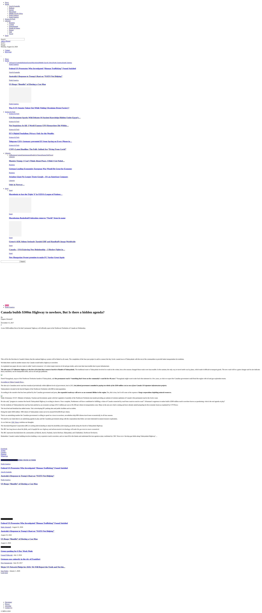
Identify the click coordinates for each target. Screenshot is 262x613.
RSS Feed (8, 52)
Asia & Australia (14, 6)
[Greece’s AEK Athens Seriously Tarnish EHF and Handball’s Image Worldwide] (15, 236)
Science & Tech (10, 19)
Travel (11, 34)
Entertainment (13, 26)
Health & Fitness (14, 28)
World (7, 4)
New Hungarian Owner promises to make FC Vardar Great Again (36, 257)
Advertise (8, 606)
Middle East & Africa (16, 13)
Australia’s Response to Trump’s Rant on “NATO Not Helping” (35, 76)
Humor (11, 30)
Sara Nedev (4, 571)
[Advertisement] (131, 278)
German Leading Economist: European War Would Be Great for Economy (40, 169)
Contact (7, 50)
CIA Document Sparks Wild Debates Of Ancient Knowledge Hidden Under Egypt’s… (45, 118)
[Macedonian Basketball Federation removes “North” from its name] (20, 212)
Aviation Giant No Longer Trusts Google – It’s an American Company (38, 177)
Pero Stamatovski (6, 563)
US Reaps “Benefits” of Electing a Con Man (27, 84)
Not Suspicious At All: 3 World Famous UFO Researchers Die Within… (39, 125)
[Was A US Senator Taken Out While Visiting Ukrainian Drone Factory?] (20, 102)
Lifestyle (8, 21)
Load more (4, 573)
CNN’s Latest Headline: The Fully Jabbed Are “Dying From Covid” (37, 149)
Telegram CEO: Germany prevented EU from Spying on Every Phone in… (40, 141)
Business (12, 23)
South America (14, 17)
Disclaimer (8, 602)
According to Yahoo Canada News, (12, 382)
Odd (10, 32)
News (7, 2)
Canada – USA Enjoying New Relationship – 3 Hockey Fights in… (37, 249)
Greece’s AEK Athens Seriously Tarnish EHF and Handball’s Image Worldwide (42, 242)
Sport (6, 35)
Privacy (7, 604)
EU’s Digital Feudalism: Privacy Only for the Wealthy (31, 133)
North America (14, 15)
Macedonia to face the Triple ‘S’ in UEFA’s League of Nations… (35, 194)
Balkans (11, 8)
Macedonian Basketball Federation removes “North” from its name (37, 218)
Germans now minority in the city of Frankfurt (20, 559)
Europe (11, 10)
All (10, 63)
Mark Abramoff (6, 527)
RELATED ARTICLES (9, 460)
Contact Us (8, 608)
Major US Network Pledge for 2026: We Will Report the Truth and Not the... (33, 567)
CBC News (15, 422)
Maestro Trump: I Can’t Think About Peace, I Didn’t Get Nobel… (37, 161)
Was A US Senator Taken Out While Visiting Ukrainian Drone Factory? (39, 108)
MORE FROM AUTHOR (27, 460)
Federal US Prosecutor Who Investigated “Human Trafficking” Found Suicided (42, 68)
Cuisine (11, 24)
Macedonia (12, 12)
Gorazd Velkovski (6, 555)
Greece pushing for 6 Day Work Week (17, 551)
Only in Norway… (17, 185)
